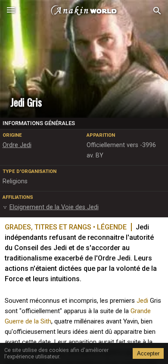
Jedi (142, 300)
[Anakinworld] (84, 10)
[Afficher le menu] (11, 11)
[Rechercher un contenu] (157, 11)
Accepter (148, 353)
